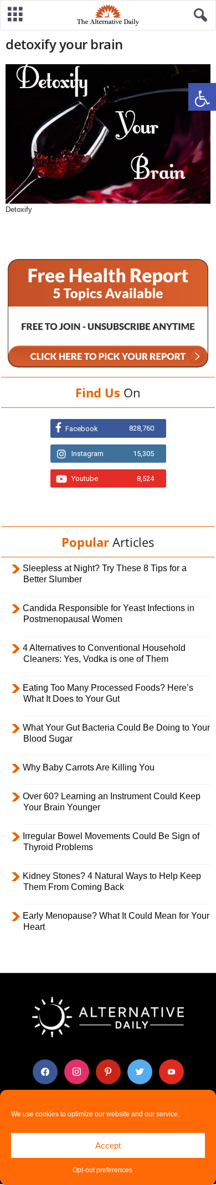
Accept (108, 1145)
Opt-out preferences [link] (102, 1170)
